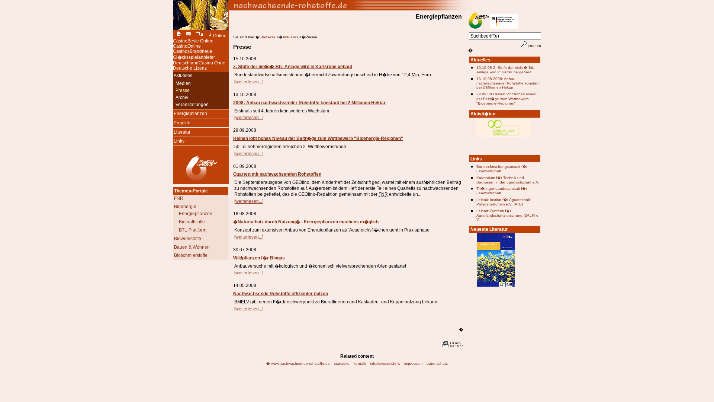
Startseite (267, 37)
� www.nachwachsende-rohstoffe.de (298, 363)
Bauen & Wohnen (192, 247)
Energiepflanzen (190, 113)
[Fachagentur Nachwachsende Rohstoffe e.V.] (201, 180)
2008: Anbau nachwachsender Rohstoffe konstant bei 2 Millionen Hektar (309, 102)
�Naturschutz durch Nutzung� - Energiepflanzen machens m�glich (306, 221)
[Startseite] (178, 35)
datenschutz (437, 363)
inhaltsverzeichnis (385, 363)
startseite (342, 363)
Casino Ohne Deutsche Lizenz (199, 65)
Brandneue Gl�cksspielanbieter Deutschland (194, 57)
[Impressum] (210, 35)
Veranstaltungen (191, 104)
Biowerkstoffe (187, 238)
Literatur (181, 131)
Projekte (181, 122)
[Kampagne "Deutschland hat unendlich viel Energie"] (503, 139)
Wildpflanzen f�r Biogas (259, 258)
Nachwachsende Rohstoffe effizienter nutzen (280, 293)
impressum (413, 363)
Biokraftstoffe (192, 221)
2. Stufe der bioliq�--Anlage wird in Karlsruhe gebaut (292, 66)
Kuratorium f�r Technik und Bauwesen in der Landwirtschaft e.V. (507, 180)
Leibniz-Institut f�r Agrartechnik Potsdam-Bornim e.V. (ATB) (503, 202)
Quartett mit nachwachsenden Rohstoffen (277, 174)
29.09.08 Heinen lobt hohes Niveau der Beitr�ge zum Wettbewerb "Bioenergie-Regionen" (507, 98)
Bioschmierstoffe (191, 255)
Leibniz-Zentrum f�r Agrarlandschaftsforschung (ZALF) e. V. (508, 215)
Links (178, 141)
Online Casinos (187, 49)
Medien (182, 83)
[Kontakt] (188, 35)
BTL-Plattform (192, 230)
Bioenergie (185, 206)
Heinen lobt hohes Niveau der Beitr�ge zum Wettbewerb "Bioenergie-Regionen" (318, 138)
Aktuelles (290, 37)
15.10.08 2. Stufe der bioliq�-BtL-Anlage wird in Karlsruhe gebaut (506, 70)
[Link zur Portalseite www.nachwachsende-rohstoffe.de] (385, 5)
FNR (178, 198)
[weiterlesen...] (248, 81)
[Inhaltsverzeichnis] (200, 35)
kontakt (360, 363)
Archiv (180, 97)
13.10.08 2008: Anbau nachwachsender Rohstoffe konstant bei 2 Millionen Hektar (508, 83)
